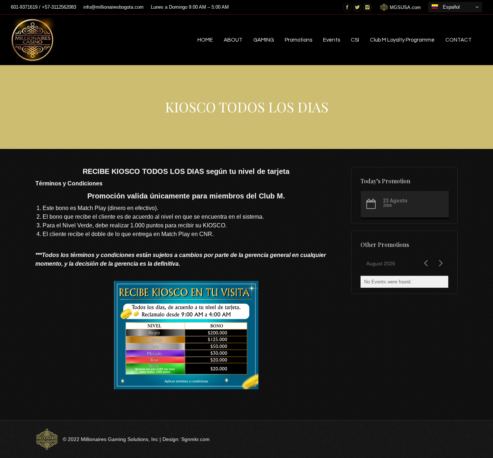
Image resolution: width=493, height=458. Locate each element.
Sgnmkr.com (195, 439)
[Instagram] (367, 7)
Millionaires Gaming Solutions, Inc (119, 439)
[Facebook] (347, 7)
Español (450, 7)
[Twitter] (357, 7)
